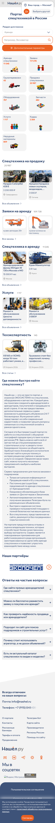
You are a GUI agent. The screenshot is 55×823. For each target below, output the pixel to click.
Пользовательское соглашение (27, 789)
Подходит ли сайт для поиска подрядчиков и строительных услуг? (27, 629)
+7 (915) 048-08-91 (27, 707)
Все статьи (7, 373)
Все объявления (10, 203)
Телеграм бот (34, 718)
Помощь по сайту (36, 737)
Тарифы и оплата (11, 735)
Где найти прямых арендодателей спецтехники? (27, 589)
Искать (49, 40)
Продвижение (9, 740)
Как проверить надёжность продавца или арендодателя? (27, 616)
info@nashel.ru (21, 701)
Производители (35, 727)
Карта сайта (33, 723)
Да (26, 11)
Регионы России (35, 732)
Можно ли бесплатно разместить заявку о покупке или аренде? (27, 602)
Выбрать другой (41, 11)
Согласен (27, 818)
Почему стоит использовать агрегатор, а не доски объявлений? (27, 642)
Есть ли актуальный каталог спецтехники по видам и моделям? (27, 655)
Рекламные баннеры (8, 729)
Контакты (7, 723)
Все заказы (8, 239)
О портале (7, 718)
